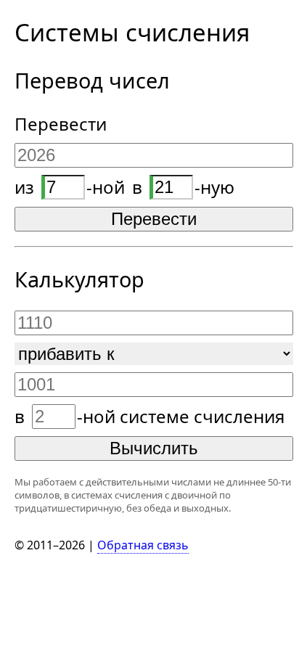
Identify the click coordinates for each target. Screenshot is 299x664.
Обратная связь (143, 545)
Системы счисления (132, 32)
